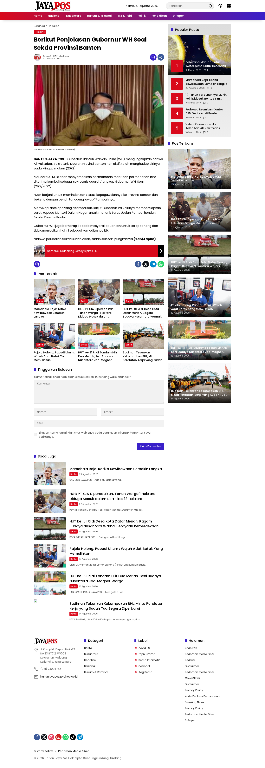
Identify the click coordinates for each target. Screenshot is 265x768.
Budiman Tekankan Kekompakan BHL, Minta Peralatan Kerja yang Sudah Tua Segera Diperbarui (142, 356)
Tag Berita (145, 672)
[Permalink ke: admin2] (38, 57)
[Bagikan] (161, 57)
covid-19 (144, 648)
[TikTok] (73, 737)
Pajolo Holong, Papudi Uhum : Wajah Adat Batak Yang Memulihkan (54, 356)
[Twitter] (145, 264)
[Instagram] (51, 737)
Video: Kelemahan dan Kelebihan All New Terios (202, 126)
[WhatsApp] (161, 264)
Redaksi (190, 660)
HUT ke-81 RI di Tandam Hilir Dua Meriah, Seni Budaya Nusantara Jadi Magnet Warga (97, 356)
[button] (210, 6)
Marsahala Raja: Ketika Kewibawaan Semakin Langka (50, 312)
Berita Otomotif (149, 660)
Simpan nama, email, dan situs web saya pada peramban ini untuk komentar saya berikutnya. (95, 435)
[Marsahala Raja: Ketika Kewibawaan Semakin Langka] (54, 292)
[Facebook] (138, 264)
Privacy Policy (194, 690)
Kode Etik (191, 648)
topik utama (147, 654)
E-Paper (190, 720)
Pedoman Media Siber (199, 654)
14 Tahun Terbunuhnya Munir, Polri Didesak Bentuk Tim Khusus (206, 97)
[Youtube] (58, 737)
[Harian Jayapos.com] (53, 6)
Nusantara (91, 654)
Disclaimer (192, 666)
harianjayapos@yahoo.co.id (59, 677)
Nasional (89, 666)
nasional (144, 666)
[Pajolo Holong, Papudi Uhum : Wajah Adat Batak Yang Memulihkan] (54, 336)
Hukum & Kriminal (96, 672)
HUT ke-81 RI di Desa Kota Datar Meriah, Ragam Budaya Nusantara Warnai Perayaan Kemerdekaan (141, 313)
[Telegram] (153, 264)
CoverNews (192, 678)
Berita (40, 301)
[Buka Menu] (229, 5)
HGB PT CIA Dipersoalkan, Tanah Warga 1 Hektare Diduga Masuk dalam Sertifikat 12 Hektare (96, 313)
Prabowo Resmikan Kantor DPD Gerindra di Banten (204, 111)
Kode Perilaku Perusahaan (202, 696)
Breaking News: (195, 702)
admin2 (47, 56)
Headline (40, 31)
